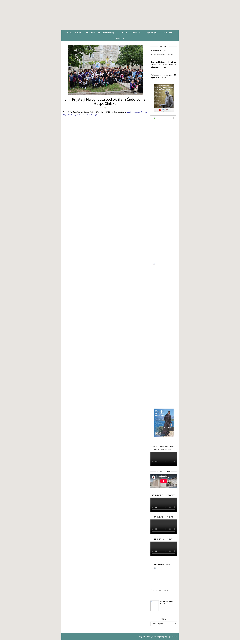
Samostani (90, 33)
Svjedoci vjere (152, 33)
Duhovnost (167, 33)
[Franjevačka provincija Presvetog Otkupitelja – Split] (120, 15)
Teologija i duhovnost (159, 590)
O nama (78, 33)
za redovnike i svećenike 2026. (162, 54)
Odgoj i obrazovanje (106, 33)
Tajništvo (120, 38)
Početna (68, 33)
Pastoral (123, 33)
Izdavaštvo (137, 33)
